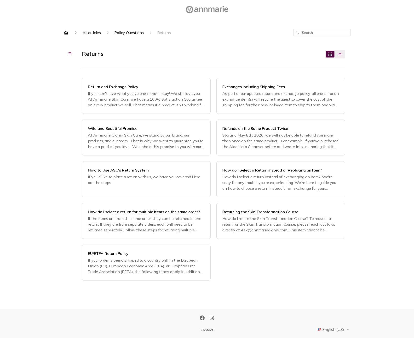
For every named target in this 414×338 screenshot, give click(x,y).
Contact (207, 330)
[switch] (335, 54)
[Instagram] (212, 318)
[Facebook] (202, 318)
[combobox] (322, 32)
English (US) (333, 329)
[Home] (66, 32)
